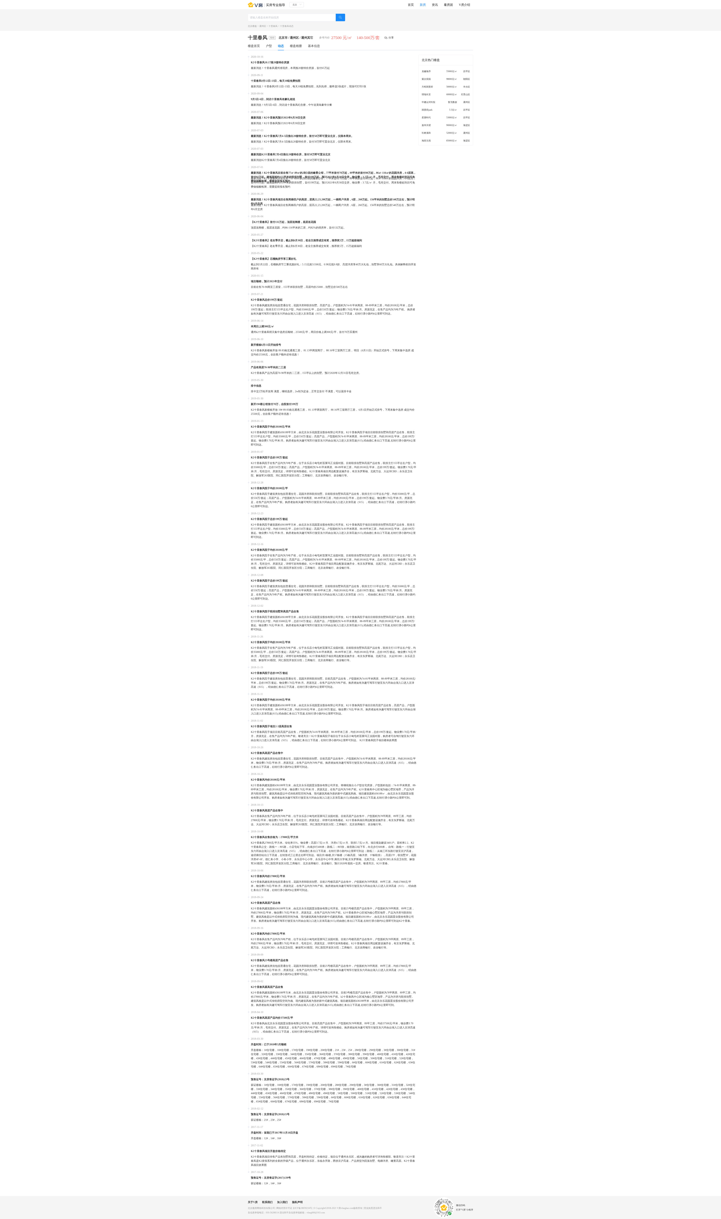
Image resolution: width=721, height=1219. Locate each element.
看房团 (448, 4)
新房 (423, 4)
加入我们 (282, 1202)
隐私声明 (297, 1202)
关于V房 (253, 1202)
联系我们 (267, 1202)
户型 (269, 46)
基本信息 (314, 46)
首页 (411, 4)
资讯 (435, 4)
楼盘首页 (254, 46)
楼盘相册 (296, 46)
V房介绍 (464, 4)
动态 (281, 46)
